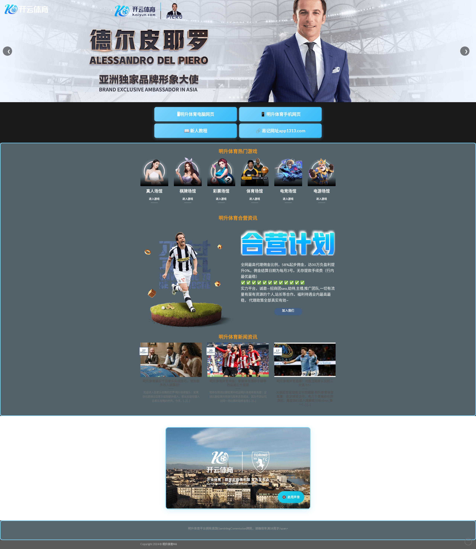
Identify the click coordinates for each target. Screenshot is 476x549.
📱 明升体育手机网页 (280, 114)
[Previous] (139, 376)
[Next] (336, 376)
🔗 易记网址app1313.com (280, 130)
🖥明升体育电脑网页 (195, 114)
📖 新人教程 (195, 130)
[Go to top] (468, 541)
